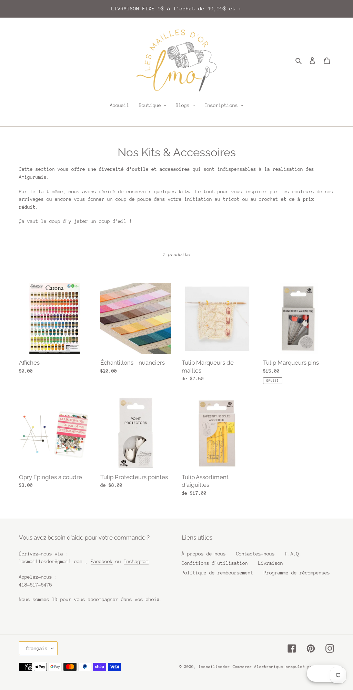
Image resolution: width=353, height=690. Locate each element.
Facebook (102, 561)
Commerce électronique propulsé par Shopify (283, 666)
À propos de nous (204, 553)
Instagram (136, 561)
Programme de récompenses (297, 572)
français (37, 648)
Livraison (270, 563)
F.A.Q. (293, 553)
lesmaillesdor (214, 666)
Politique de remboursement (217, 572)
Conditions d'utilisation (215, 563)
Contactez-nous (255, 553)
